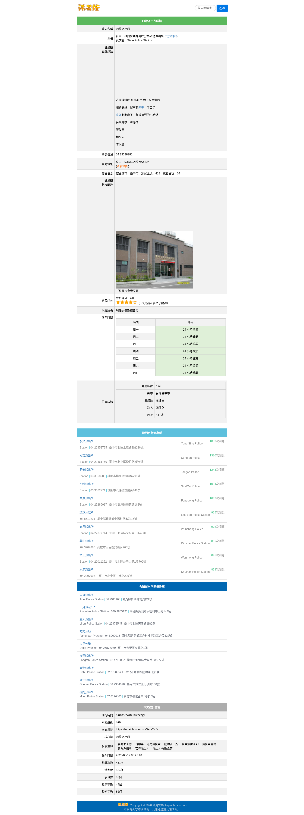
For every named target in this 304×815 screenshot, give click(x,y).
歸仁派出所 (87, 680)
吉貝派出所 (87, 595)
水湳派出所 (87, 569)
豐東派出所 (87, 498)
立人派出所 (87, 619)
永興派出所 (87, 441)
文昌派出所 (87, 526)
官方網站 (171, 36)
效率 (141, 107)
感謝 (119, 114)
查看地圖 (122, 166)
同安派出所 (87, 469)
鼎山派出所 (87, 541)
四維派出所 (87, 483)
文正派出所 (87, 555)
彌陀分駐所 (87, 692)
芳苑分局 (85, 631)
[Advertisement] (171, 70)
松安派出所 (87, 455)
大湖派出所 (87, 667)
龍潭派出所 (87, 655)
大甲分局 (85, 643)
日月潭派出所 (88, 607)
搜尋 (222, 8)
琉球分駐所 (87, 512)
